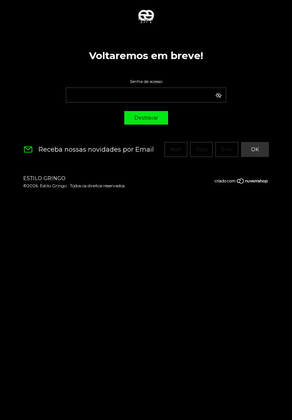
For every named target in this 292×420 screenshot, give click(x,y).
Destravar (146, 118)
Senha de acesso (146, 81)
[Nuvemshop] (241, 182)
